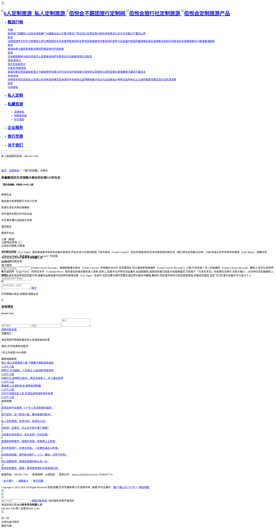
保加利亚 (110, 41)
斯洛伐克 (179, 41)
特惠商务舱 (20, 115)
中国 (10, 29)
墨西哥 (24, 49)
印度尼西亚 (19, 72)
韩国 (15, 56)
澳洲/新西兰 (14, 60)
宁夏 (63, 33)
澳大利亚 (13, 64)
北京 (81, 33)
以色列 (42, 79)
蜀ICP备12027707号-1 (125, 487)
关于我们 (8, 481)
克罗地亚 (84, 41)
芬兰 (28, 41)
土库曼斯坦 (44, 56)
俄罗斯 (68, 41)
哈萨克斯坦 (57, 56)
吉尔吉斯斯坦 (71, 56)
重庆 (138, 33)
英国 (15, 41)
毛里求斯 (171, 79)
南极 (15, 87)
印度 (53, 72)
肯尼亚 (22, 79)
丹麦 (102, 41)
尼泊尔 (70, 72)
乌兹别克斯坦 (30, 56)
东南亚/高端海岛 (17, 68)
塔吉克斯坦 (85, 56)
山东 (86, 33)
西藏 (20, 33)
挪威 (92, 41)
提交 (33, 288)
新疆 (40, 33)
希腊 (33, 41)
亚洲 (10, 52)
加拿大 (16, 49)
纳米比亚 (79, 79)
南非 (15, 79)
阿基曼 (147, 79)
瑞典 (186, 41)
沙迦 (140, 79)
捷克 (97, 41)
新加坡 (78, 72)
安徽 (127, 33)
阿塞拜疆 (140, 41)
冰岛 (61, 41)
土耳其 (34, 79)
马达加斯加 (108, 79)
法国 (10, 41)
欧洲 (10, 37)
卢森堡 (200, 41)
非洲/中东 (13, 75)
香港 (10, 33)
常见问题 (38, 481)
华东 (122, 33)
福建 (51, 33)
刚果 (92, 79)
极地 (10, 83)
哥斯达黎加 (34, 49)
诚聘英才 (23, 481)
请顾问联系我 (9, 329)
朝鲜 (20, 56)
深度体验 (19, 111)
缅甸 (43, 72)
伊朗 (86, 79)
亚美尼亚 (151, 41)
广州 (46, 33)
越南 (28, 72)
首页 (3, 170)
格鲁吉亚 (161, 41)
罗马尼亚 (120, 41)
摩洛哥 (50, 79)
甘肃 (35, 33)
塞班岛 (142, 72)
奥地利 (75, 41)
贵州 (97, 33)
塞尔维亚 (130, 41)
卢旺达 (98, 79)
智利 (51, 49)
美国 (10, 49)
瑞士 (38, 41)
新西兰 (22, 64)
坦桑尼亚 (156, 79)
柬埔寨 (121, 72)
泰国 (10, 72)
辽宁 (132, 33)
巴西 (56, 49)
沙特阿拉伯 (121, 79)
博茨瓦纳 (59, 79)
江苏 (117, 33)
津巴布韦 (69, 79)
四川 (25, 33)
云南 (30, 33)
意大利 (22, 41)
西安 (92, 33)
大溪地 (85, 72)
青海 (112, 33)
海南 (107, 33)
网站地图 (144, 487)
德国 (48, 41)
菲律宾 (98, 72)
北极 (10, 87)
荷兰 (43, 41)
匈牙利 (170, 41)
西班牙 (55, 41)
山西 (143, 33)
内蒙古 (70, 33)
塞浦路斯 (209, 41)
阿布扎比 (133, 79)
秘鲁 (61, 49)
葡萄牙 (193, 41)
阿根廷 (45, 49)
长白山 (57, 33)
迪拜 (10, 79)
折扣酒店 (19, 119)
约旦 (163, 79)
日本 (10, 56)
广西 (76, 33)
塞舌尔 (134, 72)
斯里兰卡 (36, 72)
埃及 (28, 79)
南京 (102, 33)
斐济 (127, 72)
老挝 (92, 72)
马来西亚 (107, 72)
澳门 (15, 33)
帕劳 (48, 72)
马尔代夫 (61, 72)
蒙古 (115, 72)
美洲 (10, 45)
